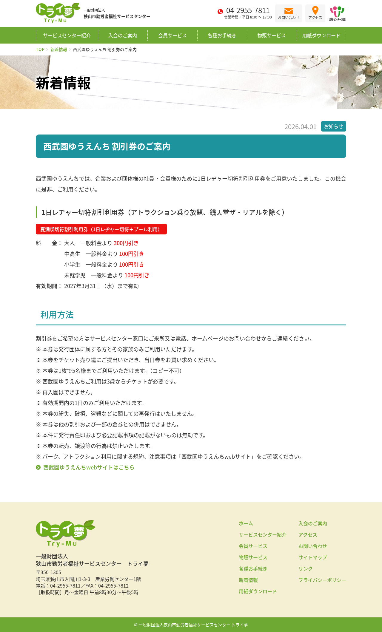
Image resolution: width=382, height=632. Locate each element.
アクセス (307, 534)
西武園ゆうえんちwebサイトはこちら (89, 467)
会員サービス (172, 35)
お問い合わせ (312, 545)
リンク (305, 568)
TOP (40, 49)
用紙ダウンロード (321, 35)
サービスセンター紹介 (67, 35)
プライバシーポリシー (322, 579)
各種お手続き (222, 35)
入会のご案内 (122, 35)
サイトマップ (312, 557)
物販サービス (271, 35)
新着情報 (58, 49)
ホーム (246, 523)
